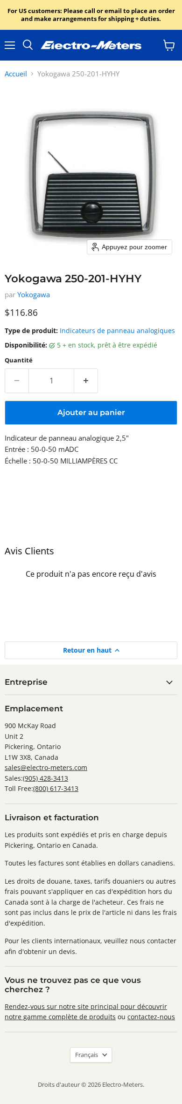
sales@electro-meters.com (46, 767)
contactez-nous (151, 1016)
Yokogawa (33, 294)
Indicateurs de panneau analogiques (117, 330)
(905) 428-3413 (45, 778)
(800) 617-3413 (55, 788)
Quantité (19, 360)
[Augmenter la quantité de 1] (86, 380)
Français (86, 1054)
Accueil (16, 74)
